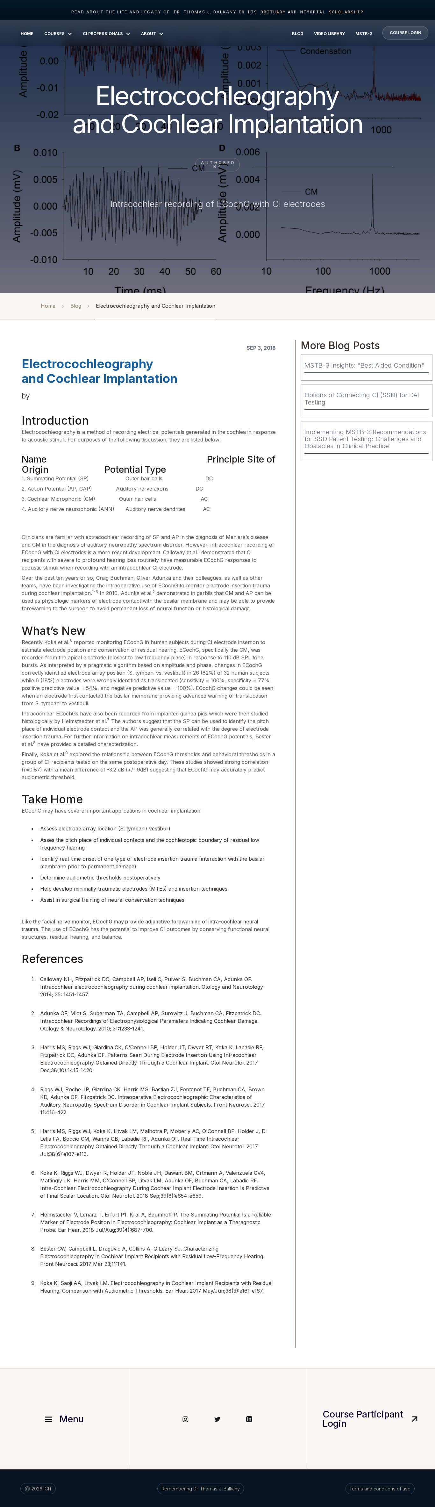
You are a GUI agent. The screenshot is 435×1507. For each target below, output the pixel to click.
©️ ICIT (38, 1488)
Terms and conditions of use (379, 1488)
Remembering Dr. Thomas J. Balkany (200, 1488)
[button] (58, 33)
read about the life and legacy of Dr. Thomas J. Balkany (154, 12)
